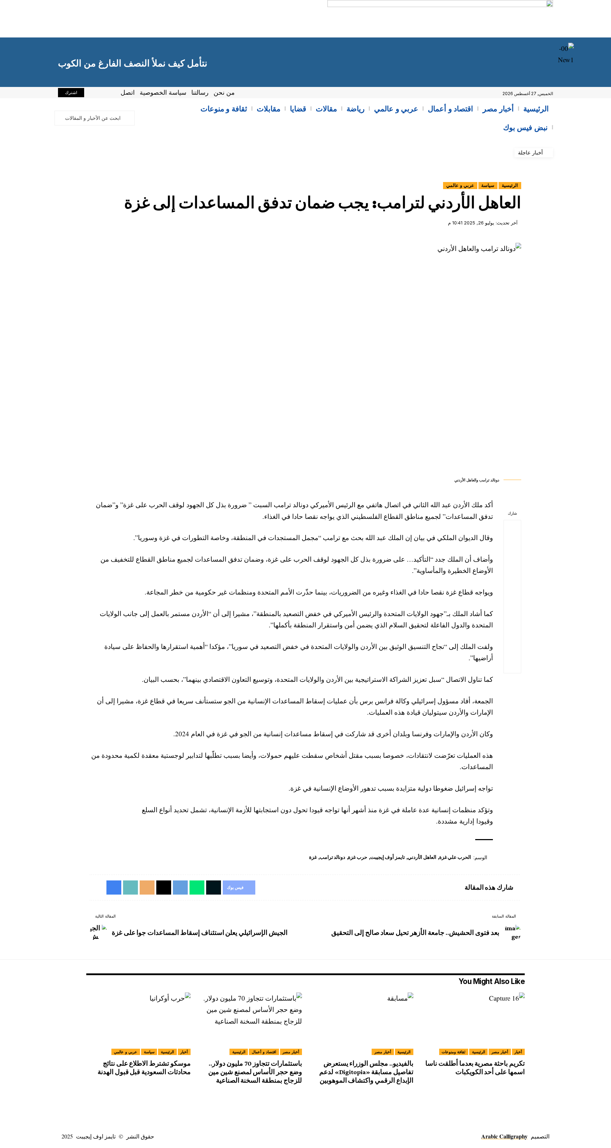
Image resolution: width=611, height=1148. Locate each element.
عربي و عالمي (460, 185)
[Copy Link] (512, 630)
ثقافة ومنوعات (453, 1051)
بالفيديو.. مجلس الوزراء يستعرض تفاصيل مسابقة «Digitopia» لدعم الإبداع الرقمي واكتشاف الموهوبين (366, 1072)
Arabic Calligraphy (504, 1136)
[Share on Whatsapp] (512, 563)
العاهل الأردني (422, 857)
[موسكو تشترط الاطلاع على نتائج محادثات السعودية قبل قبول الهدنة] (138, 1023)
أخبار (518, 1051)
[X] (101, 93)
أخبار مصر (499, 1051)
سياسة (487, 185)
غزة (313, 857)
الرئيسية (510, 185)
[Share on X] (512, 546)
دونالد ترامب (332, 857)
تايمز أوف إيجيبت (387, 857)
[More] (512, 664)
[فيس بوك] (109, 93)
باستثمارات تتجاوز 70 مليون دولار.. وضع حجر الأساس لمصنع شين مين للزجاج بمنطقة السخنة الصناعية (255, 1072)
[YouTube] (93, 93)
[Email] (512, 613)
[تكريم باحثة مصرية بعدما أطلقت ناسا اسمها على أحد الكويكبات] (472, 1023)
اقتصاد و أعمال (264, 1051)
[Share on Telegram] (512, 580)
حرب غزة (357, 857)
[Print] (512, 647)
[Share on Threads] (512, 596)
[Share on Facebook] (512, 529)
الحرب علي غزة (455, 857)
